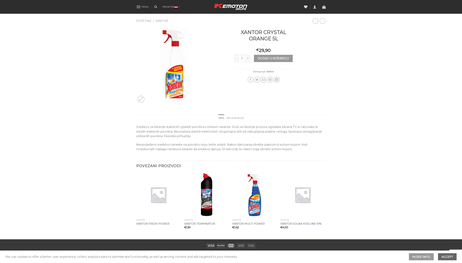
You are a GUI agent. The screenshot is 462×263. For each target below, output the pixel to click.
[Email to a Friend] (264, 80)
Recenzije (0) (235, 118)
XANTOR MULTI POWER (248, 223)
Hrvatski (168, 6)
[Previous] (136, 205)
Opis (221, 118)
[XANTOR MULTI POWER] (254, 195)
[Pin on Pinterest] (270, 80)
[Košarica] (324, 7)
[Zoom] (141, 99)
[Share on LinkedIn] (277, 80)
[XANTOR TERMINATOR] (206, 195)
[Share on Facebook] (251, 80)
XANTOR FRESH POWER (152, 223)
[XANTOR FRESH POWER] (158, 195)
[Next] (324, 205)
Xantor (161, 21)
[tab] (221, 118)
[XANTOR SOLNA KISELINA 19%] (302, 195)
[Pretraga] (155, 6)
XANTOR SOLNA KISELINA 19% (301, 223)
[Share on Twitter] (257, 80)
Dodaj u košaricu (273, 58)
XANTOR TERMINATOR (199, 223)
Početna (143, 21)
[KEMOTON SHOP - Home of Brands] (231, 7)
